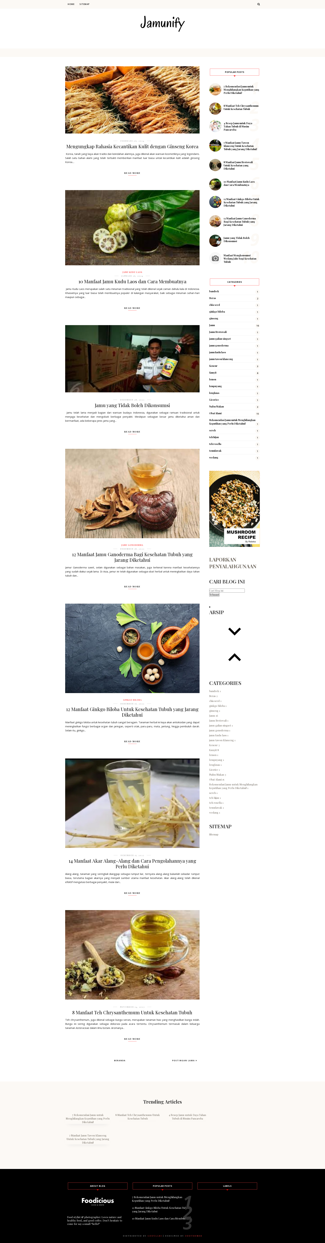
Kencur (213, 365)
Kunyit (212, 372)
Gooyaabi (155, 1235)
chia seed (214, 304)
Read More (132, 172)
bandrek (214, 291)
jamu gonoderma (132, 545)
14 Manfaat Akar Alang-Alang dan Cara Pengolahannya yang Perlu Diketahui (132, 864)
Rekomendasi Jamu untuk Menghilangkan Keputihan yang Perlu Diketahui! (233, 786)
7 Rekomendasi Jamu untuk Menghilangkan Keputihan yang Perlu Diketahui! (241, 90)
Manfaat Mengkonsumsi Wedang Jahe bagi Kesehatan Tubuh (240, 258)
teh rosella (215, 444)
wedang (213, 457)
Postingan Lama (184, 1060)
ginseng (213, 318)
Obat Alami (215, 413)
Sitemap (85, 4)
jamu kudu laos (132, 272)
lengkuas (214, 393)
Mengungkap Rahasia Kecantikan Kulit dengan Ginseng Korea (132, 146)
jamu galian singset (220, 338)
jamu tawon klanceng (221, 359)
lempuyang (215, 386)
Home (71, 4)
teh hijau (214, 437)
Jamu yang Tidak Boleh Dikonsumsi (132, 405)
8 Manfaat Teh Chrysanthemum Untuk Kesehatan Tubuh (132, 1012)
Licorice (214, 399)
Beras (212, 298)
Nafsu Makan (216, 406)
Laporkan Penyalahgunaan (232, 563)
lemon (212, 379)
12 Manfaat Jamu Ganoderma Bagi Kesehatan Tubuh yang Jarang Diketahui (132, 557)
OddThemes (193, 1235)
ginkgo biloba (132, 699)
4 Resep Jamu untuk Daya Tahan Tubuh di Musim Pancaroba (238, 126)
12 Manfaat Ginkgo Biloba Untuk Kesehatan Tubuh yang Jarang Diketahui (132, 712)
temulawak (215, 450)
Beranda (120, 1060)
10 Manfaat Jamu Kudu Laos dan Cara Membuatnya (132, 281)
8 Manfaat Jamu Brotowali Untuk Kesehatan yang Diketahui (238, 165)
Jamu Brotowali (218, 332)
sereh (212, 430)
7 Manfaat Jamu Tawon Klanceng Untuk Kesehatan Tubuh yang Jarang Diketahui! (240, 146)
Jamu (212, 325)
